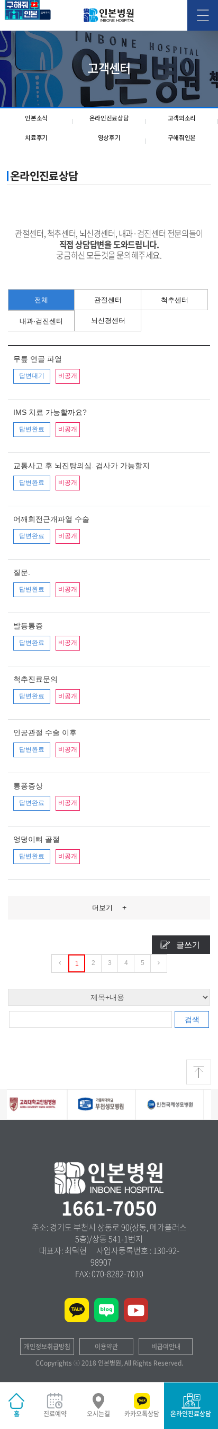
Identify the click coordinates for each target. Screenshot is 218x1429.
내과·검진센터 (41, 321)
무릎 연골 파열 (37, 359)
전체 (41, 300)
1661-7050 (109, 1207)
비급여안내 (165, 1346)
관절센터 (108, 300)
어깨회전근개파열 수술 (51, 519)
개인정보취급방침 (47, 1346)
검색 (192, 1019)
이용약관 (106, 1346)
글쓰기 (188, 944)
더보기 (109, 907)
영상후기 (109, 137)
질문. (21, 572)
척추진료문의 (35, 679)
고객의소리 (182, 118)
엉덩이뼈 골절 (36, 839)
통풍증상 (28, 786)
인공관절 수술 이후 (45, 732)
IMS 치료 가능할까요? (50, 412)
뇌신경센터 (108, 320)
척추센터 (174, 300)
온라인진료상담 (109, 118)
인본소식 (36, 118)
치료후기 (36, 137)
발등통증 (28, 625)
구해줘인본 (182, 137)
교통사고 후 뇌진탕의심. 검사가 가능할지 (81, 465)
